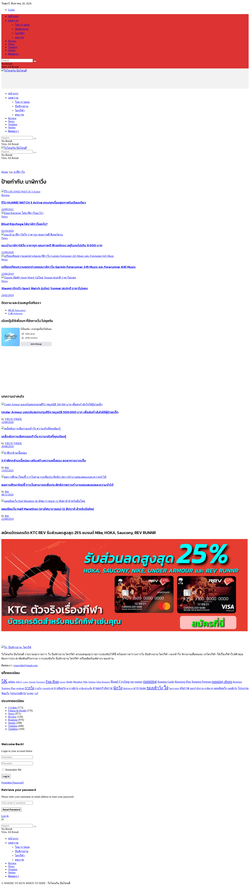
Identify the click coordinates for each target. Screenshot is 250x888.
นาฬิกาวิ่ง (19, 172)
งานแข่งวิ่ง (46, 688)
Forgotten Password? (12, 782)
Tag (11, 172)
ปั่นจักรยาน (21, 29)
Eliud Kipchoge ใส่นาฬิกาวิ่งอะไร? (24, 223)
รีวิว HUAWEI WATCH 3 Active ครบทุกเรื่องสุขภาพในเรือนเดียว (43, 202)
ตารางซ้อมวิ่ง (58, 688)
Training (12, 47)
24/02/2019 (7, 295)
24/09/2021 (7, 209)
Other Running (103, 682)
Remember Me (13, 769)
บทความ (13, 20)
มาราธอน (139, 688)
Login (11, 9)
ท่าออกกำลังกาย (103, 688)
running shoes (222, 681)
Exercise (32, 682)
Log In (5, 815)
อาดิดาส (208, 688)
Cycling (12, 707)
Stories (11, 50)
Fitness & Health (17, 710)
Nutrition (92, 682)
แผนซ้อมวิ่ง (220, 688)
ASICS (19, 682)
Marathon (77, 681)
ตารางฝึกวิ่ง (72, 688)
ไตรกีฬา (20, 33)
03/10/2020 (7, 230)
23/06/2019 (7, 273)
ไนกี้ (36, 694)
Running (13, 719)
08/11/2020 (7, 494)
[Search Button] (35, 61)
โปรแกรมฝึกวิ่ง (18, 693)
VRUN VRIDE (13, 419)
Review (12, 41)
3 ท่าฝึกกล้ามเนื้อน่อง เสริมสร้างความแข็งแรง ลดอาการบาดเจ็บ (43, 460)
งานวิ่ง (38, 688)
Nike (85, 682)
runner (139, 681)
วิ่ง (166, 687)
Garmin (62, 682)
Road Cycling (120, 681)
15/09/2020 (7, 252)
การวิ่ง (29, 688)
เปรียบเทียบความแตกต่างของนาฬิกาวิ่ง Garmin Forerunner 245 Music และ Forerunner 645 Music (68, 266)
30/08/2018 (7, 446)
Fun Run (52, 681)
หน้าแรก (13, 16)
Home (4, 172)
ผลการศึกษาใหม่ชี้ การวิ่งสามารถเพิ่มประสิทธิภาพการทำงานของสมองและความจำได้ (57, 484)
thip (7, 467)
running (150, 681)
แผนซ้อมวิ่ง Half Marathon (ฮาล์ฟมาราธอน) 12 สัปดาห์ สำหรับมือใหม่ (47, 508)
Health (69, 681)
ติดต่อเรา (13, 53)
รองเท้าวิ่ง (154, 688)
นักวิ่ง (117, 688)
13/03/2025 (7, 470)
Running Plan (183, 681)
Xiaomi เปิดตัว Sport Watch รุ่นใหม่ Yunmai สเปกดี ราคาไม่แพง (44, 288)
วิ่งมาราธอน (22, 24)
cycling (25, 682)
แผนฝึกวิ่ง (232, 688)
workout (20, 688)
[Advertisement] (63, 80)
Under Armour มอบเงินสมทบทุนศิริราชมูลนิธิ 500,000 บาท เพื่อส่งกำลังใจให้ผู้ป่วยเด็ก (60, 412)
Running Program (201, 681)
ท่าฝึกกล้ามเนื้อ (85, 688)
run (132, 681)
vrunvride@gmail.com (25, 665)
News (11, 44)
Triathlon (13, 729)
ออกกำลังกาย (197, 688)
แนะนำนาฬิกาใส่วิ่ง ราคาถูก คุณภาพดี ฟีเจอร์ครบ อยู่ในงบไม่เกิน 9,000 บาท (51, 245)
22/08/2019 (7, 518)
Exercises (40, 682)
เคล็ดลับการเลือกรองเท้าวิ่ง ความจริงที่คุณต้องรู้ (33, 436)
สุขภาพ (19, 37)
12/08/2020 (7, 422)
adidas (11, 681)
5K (4, 681)
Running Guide (165, 681)
